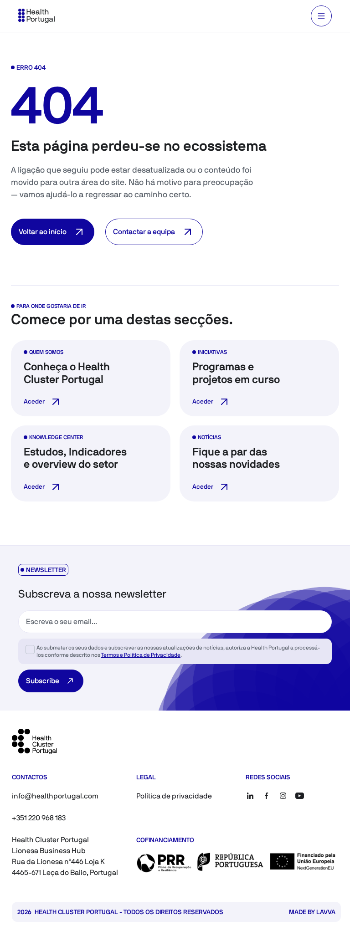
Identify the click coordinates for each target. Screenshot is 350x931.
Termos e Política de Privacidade (140, 655)
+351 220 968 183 (39, 817)
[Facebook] (266, 796)
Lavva (325, 912)
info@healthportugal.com (55, 796)
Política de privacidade (174, 796)
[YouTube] (299, 796)
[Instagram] (283, 796)
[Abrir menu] (321, 15)
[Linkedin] (250, 796)
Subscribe (42, 680)
